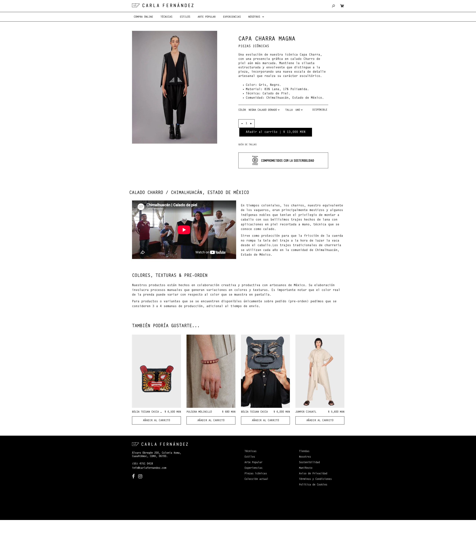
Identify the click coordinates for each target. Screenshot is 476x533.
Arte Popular (253, 462)
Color (242, 110)
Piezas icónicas (256, 473)
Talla (289, 110)
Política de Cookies (313, 485)
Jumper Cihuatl (305, 412)
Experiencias (253, 468)
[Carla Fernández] (162, 5)
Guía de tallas (247, 145)
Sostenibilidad (309, 462)
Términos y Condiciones (315, 479)
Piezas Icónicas (253, 46)
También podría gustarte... (166, 326)
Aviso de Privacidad (313, 473)
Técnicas (250, 451)
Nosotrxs (305, 457)
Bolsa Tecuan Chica (254, 412)
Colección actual (256, 479)
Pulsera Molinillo (199, 412)
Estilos (250, 457)
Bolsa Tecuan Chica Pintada (151, 412)
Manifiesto (305, 468)
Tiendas (304, 451)
